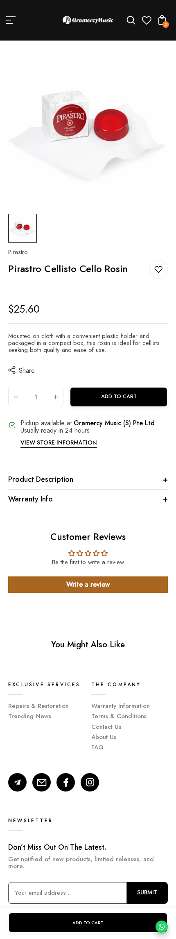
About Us (103, 737)
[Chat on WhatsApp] (162, 927)
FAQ (97, 747)
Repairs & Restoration (38, 705)
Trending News (29, 716)
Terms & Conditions (119, 716)
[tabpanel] (24, 228)
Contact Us (106, 726)
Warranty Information (120, 705)
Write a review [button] (88, 584)
